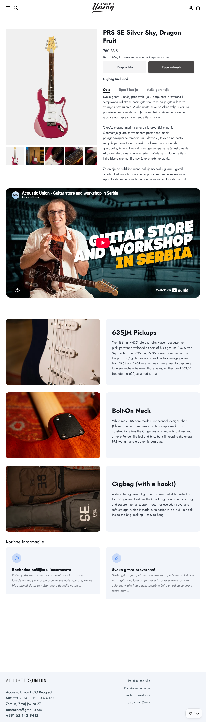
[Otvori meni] (5, 8)
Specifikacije (128, 89)
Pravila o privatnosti (137, 695)
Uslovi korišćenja (139, 702)
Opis (106, 89)
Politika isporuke (139, 680)
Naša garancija (158, 89)
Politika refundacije (137, 688)
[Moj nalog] (189, 8)
